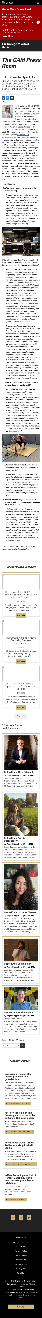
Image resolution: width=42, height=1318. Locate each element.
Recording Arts (7, 137)
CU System (21, 1246)
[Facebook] (13, 1221)
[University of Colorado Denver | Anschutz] (7, 2)
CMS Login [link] (21, 1307)
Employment (21, 1268)
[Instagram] (21, 1221)
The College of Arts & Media (15, 45)
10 (22, 1045)
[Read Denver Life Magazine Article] (21, 1154)
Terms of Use (21, 1255)
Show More (21, 716)
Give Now (21, 1273)
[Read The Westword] (21, 1089)
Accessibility (21, 1260)
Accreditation (21, 1264)
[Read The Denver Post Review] (21, 1123)
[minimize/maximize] (38, 22)
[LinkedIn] (29, 1221)
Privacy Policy (21, 1251)
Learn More (7, 36)
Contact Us (21, 1238)
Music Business (23, 135)
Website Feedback (21, 1242)
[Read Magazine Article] (21, 1187)
